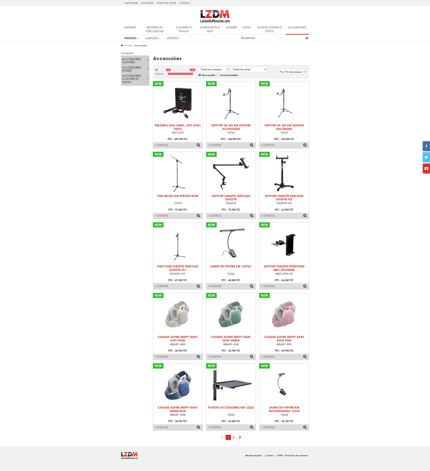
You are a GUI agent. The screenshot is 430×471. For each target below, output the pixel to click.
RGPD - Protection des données (292, 455)
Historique (131, 3)
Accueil (128, 45)
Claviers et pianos (184, 29)
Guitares (130, 27)
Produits (130, 38)
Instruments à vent (210, 29)
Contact (184, 3)
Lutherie (231, 27)
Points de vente (166, 3)
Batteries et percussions (155, 29)
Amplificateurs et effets (269, 29)
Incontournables (229, 75)
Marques (151, 38)
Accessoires (297, 27)
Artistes (172, 38)
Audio (246, 27)
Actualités (147, 3)
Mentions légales (254, 455)
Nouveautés (208, 75)
